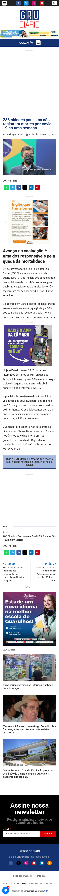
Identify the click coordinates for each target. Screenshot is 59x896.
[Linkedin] (42, 863)
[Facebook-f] (18, 3)
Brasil (6, 532)
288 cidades (10, 536)
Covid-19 (37, 536)
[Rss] (49, 863)
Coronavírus (24, 536)
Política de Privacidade (22, 876)
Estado (47, 536)
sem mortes (16, 539)
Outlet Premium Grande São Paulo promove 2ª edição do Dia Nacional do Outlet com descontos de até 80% (28, 773)
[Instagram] (34, 3)
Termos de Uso (41, 876)
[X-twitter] (26, 3)
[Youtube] (42, 3)
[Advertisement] (29, 82)
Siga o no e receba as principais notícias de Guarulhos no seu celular (29, 461)
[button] (4, 3)
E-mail (6, 829)
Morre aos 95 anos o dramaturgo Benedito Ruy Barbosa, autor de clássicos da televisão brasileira (29, 729)
